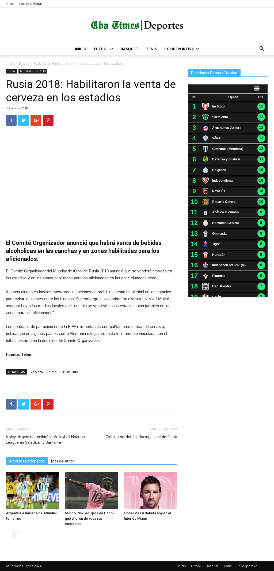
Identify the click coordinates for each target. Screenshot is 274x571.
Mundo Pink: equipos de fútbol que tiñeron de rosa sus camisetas (89, 518)
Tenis (151, 48)
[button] (261, 49)
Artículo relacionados (27, 461)
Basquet (129, 48)
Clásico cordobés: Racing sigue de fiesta (141, 436)
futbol (53, 372)
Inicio (10, 4)
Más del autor (62, 461)
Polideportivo (179, 48)
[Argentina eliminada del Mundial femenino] (32, 490)
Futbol (101, 48)
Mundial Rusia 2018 (33, 71)
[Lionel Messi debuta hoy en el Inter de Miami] (150, 490)
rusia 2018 (70, 372)
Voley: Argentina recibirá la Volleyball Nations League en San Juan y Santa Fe (45, 439)
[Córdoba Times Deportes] (137, 25)
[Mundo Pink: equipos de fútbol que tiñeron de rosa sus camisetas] (91, 490)
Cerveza (37, 372)
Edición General (30, 4)
